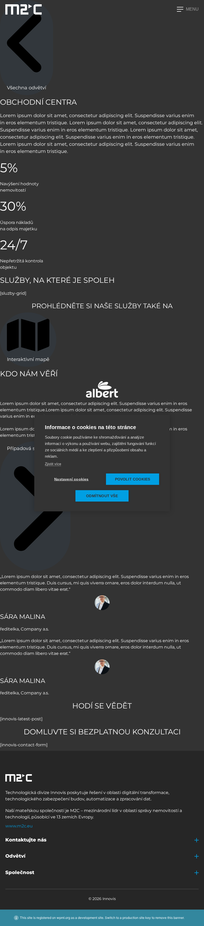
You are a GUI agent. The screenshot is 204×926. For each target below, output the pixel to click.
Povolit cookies (132, 479)
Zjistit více (53, 464)
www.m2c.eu (19, 825)
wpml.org (63, 918)
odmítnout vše (102, 496)
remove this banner (169, 918)
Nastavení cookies (71, 479)
